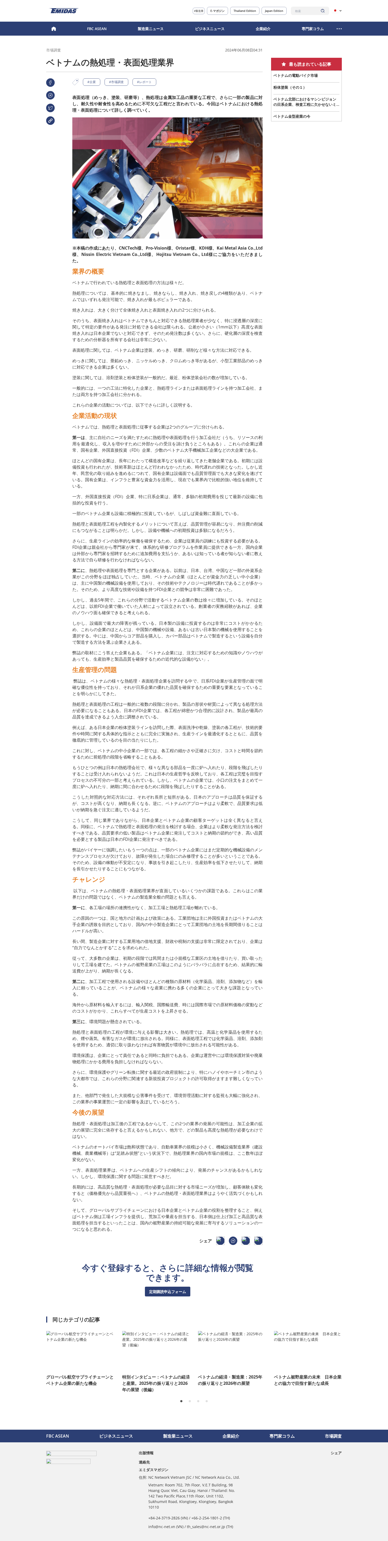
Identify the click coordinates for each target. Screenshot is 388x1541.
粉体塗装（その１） (290, 87)
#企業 (91, 82)
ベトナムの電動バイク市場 (295, 75)
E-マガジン (217, 11)
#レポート (144, 82)
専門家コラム (313, 28)
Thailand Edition (245, 11)
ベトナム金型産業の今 (291, 116)
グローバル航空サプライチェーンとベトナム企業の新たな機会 (80, 1380)
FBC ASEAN (97, 28)
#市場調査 (116, 82)
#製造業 (199, 11)
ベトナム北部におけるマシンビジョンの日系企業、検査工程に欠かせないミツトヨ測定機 (304, 102)
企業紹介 (263, 28)
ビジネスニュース (210, 28)
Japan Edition (274, 11)
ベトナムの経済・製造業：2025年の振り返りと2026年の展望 (230, 1380)
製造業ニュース (151, 28)
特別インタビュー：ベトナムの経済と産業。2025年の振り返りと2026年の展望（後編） (156, 1383)
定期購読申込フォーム (167, 1291)
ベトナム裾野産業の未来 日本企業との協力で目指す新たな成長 (308, 1380)
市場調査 (333, 1436)
